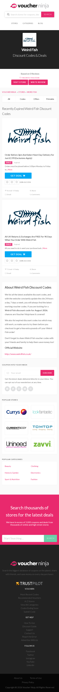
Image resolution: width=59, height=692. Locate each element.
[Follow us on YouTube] (24, 388)
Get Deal (17, 175)
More (10, 170)
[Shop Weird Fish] (29, 40)
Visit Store (19, 82)
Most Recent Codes (29, 594)
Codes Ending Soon (29, 608)
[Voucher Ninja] (29, 6)
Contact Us (29, 633)
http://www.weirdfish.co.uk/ (18, 354)
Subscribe (47, 373)
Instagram (30, 658)
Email (9, 194)
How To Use (29, 623)
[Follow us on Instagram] (30, 388)
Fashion (34, 479)
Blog (40, 23)
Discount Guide (29, 626)
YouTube (30, 661)
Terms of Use (36, 678)
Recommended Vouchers (29, 598)
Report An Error (29, 636)
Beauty (8, 466)
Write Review (38, 82)
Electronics (35, 473)
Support (29, 630)
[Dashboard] (47, 21)
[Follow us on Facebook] (7, 388)
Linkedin (30, 665)
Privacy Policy (28, 682)
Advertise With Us (29, 640)
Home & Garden (12, 473)
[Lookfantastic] (42, 412)
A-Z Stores (30, 601)
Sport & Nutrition (12, 479)
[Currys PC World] (16, 412)
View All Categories (29, 604)
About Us (18, 678)
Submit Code (29, 611)
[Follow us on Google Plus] (18, 388)
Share (33, 191)
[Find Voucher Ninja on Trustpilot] (29, 581)
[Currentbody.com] (16, 428)
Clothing (34, 466)
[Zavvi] (42, 444)
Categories (28, 23)
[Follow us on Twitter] (13, 388)
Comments (35, 194)
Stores (14, 23)
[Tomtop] (42, 428)
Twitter (30, 655)
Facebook (30, 651)
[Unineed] (16, 444)
